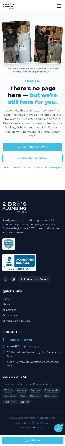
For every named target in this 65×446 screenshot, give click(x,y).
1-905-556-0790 (19, 340)
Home (6, 299)
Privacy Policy (22, 423)
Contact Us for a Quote (16, 320)
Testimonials (9, 315)
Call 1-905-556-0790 (34, 147)
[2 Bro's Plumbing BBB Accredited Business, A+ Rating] (19, 262)
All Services (9, 309)
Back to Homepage (34, 158)
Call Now (34, 440)
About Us (8, 304)
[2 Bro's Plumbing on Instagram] (13, 279)
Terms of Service (41, 423)
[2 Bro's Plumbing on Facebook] (5, 279)
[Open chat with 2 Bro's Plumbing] (58, 428)
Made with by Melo (32, 427)
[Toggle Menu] (59, 6)
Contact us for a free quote (46, 167)
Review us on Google (36, 279)
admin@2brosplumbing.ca (23, 346)
